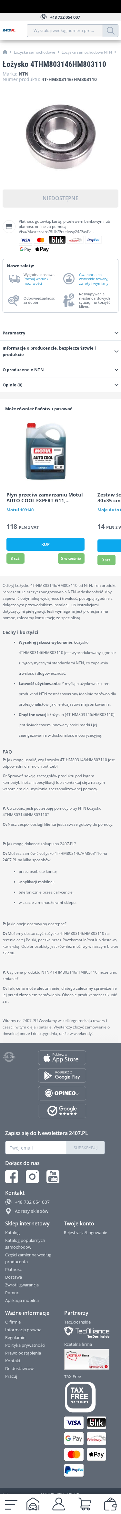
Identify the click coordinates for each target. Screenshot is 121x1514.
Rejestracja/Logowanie (85, 1232)
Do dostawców (19, 1368)
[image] (45, 450)
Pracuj (11, 1376)
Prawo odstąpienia (23, 1353)
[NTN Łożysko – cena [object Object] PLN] (60, 137)
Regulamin (15, 1337)
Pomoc (12, 1292)
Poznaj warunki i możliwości (37, 281)
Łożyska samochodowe (34, 52)
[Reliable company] (85, 1359)
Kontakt (13, 1361)
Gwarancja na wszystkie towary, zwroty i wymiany (93, 278)
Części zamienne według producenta (28, 1258)
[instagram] (32, 1176)
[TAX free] (85, 1397)
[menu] (11, 1504)
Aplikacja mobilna (22, 1300)
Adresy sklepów (31, 1211)
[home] (5, 51)
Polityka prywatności (25, 1345)
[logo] (15, 30)
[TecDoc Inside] (85, 1332)
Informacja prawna (23, 1330)
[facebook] (11, 1176)
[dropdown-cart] (84, 1504)
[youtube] (52, 1176)
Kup (45, 544)
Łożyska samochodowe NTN (87, 52)
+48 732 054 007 (32, 1202)
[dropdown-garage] (32, 1504)
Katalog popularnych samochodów (25, 1243)
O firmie (13, 1322)
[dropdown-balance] (110, 1504)
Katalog (12, 1232)
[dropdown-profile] (58, 1504)
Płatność (13, 1269)
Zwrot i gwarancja (22, 1285)
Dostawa (13, 1277)
